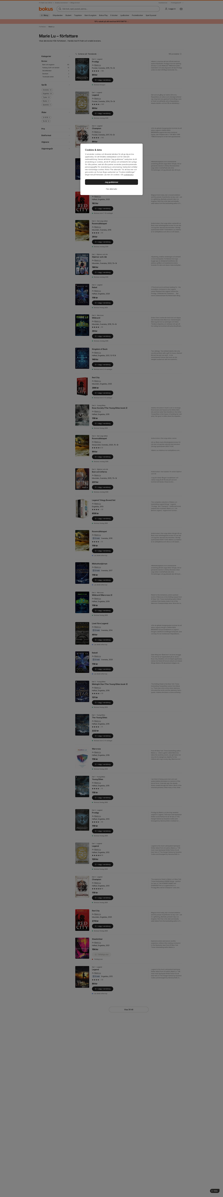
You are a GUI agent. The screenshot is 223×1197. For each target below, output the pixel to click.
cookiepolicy (129, 175)
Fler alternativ (111, 189)
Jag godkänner (111, 182)
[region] (111, 169)
